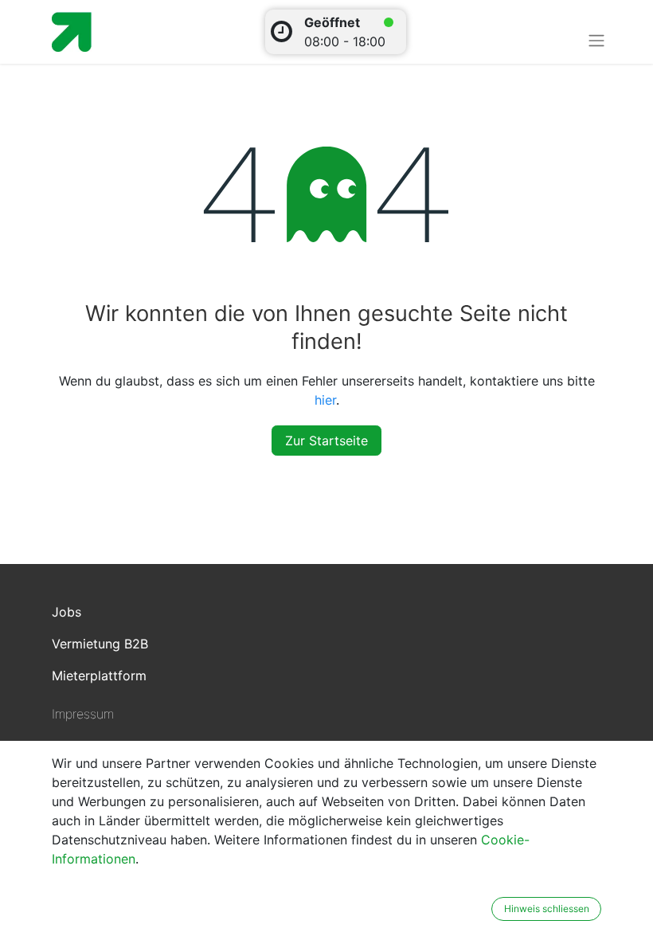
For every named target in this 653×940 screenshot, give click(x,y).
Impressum (83, 714)
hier (325, 400)
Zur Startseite (326, 440)
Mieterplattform (99, 675)
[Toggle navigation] (596, 39)
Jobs (66, 612)
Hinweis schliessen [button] (546, 909)
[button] (481, 909)
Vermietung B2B (100, 644)
